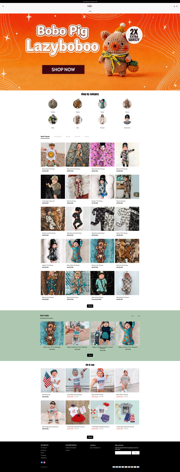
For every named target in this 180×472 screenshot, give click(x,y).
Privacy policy (43, 455)
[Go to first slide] (138, 316)
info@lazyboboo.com (96, 447)
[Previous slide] (132, 316)
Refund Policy (43, 450)
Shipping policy (44, 457)
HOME (90, 11)
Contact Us (68, 450)
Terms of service (44, 447)
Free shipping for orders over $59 (90, 1)
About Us (42, 452)
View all (90, 306)
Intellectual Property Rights (71, 447)
